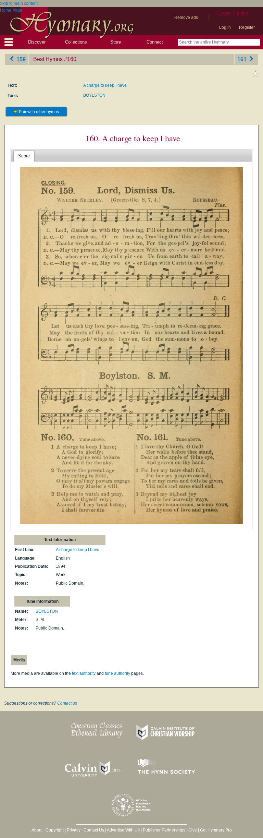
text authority (84, 673)
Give (192, 830)
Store (115, 42)
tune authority (117, 673)
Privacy (73, 830)
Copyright (55, 830)
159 (20, 59)
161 (242, 59)
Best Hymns (48, 59)
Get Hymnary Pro (216, 830)
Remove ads (186, 17)
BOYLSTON (94, 95)
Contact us (67, 703)
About (37, 830)
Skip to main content (19, 3)
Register (247, 27)
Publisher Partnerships (164, 830)
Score (24, 155)
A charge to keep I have (105, 85)
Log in (225, 27)
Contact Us (94, 830)
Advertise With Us (123, 830)
